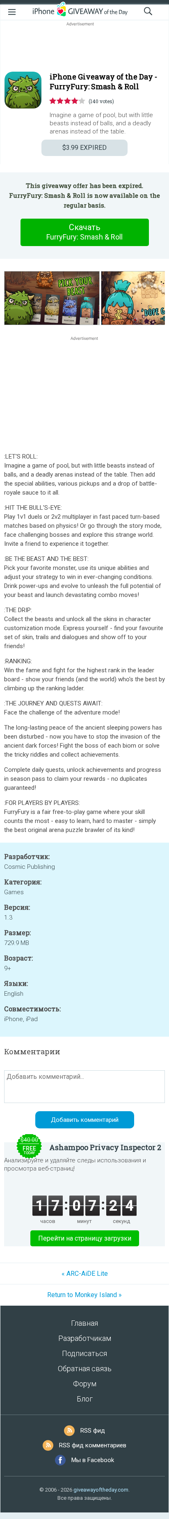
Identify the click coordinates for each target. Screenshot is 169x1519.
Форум (84, 1383)
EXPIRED (84, 147)
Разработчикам (84, 1338)
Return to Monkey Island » (84, 1295)
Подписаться (84, 1353)
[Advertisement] (84, 47)
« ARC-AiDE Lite (85, 1273)
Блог (85, 1399)
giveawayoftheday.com (100, 1490)
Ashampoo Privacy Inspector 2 (105, 1147)
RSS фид (92, 1430)
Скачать (84, 231)
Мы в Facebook (92, 1460)
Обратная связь (85, 1368)
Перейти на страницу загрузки (84, 1238)
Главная (84, 1323)
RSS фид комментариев (92, 1445)
